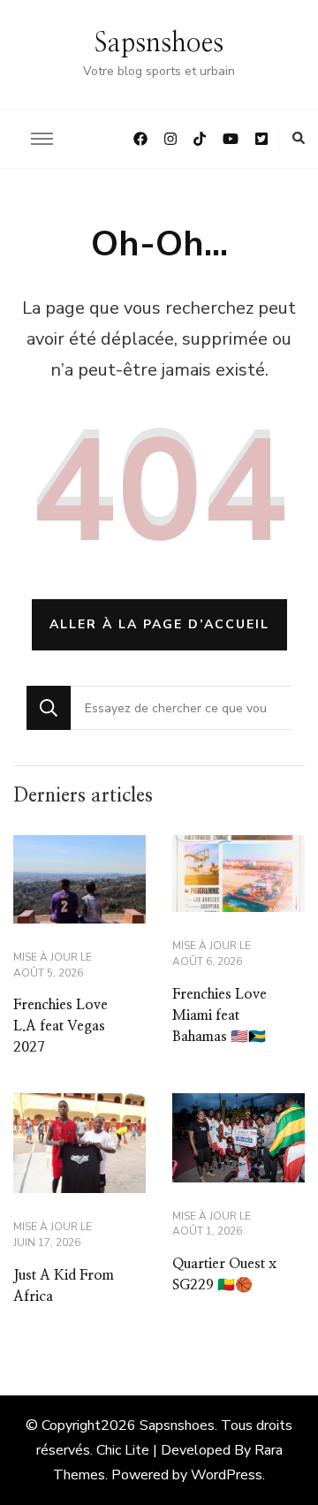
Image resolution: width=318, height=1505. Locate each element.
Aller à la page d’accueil (159, 624)
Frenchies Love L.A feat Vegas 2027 (60, 1026)
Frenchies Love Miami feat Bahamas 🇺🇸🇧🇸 (219, 1015)
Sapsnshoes (159, 43)
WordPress (226, 1475)
